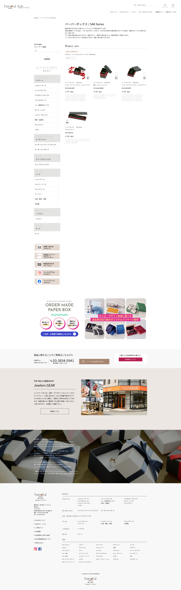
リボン (80, 505)
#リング (132, 545)
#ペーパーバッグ (83, 553)
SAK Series (79, 82)
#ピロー (115, 556)
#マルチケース (133, 559)
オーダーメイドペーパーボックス (88, 510)
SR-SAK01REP (70, 88)
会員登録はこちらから (130, 359)
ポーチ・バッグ (129, 501)
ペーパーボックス (69, 82)
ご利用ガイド (39, 528)
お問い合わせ (39, 543)
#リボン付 (115, 559)
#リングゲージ (134, 553)
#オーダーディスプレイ (68, 559)
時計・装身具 (105, 503)
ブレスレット (97, 95)
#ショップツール (117, 553)
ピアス (72, 97)
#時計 (114, 547)
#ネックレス (116, 545)
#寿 (131, 556)
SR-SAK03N (69, 133)
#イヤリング (99, 545)
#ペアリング (82, 547)
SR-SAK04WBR (98, 88)
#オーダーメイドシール (68, 562)
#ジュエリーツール (84, 556)
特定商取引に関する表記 (42, 535)
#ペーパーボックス (135, 550)
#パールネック (66, 550)
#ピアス (64, 547)
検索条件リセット (70, 58)
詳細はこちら (54, 411)
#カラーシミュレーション (102, 559)
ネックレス (82, 95)
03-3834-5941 (63, 360)
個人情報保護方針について (43, 539)
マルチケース (75, 100)
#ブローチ (132, 547)
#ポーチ (81, 545)
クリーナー (38, 194)
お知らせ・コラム (171, 12)
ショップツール (40, 179)
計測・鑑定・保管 (40, 199)
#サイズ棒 (64, 556)
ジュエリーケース (83, 499)
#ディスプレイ (66, 545)
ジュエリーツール (40, 184)
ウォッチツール (40, 189)
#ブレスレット (100, 547)
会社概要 (38, 531)
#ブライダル (99, 556)
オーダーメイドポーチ (107, 510)
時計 (103, 95)
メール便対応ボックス (108, 501)
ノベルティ (38, 219)
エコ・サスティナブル (145, 12)
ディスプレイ (128, 503)
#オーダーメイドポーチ (85, 562)
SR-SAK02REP (126, 88)
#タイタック (116, 550)
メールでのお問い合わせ (95, 361)
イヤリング (68, 95)
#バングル (98, 550)
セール (37, 234)
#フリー (81, 550)
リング (67, 97)
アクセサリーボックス (131, 499)
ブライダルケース (83, 501)
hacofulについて (40, 520)
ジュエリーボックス (84, 503)
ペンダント (75, 95)
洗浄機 (37, 204)
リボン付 (68, 100)
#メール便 (64, 553)
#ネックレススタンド (101, 553)
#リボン (81, 559)
